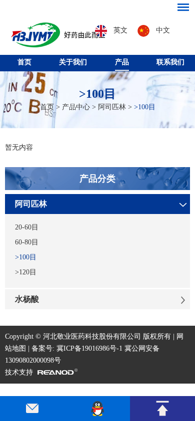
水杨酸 (27, 299)
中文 (162, 30)
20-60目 (26, 227)
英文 (120, 30)
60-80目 (26, 242)
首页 (25, 62)
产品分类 (98, 179)
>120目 (25, 272)
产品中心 (76, 107)
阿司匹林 (112, 107)
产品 (122, 62)
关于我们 (73, 62)
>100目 (97, 93)
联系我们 (170, 62)
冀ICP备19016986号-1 (89, 348)
